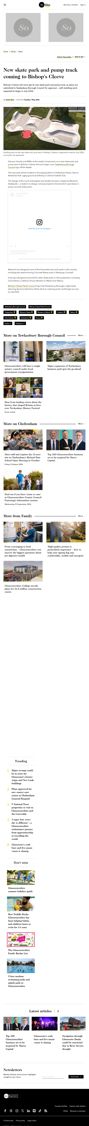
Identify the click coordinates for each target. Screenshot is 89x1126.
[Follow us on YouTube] (34, 1110)
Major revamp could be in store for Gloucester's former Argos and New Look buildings (23, 777)
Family (7, 323)
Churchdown (9, 318)
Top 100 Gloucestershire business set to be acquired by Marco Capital (65, 457)
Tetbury (72, 312)
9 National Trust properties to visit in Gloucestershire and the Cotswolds (22, 809)
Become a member (71, 5)
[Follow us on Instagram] (17, 1110)
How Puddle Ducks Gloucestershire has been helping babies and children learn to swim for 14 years (19, 921)
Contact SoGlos (61, 1106)
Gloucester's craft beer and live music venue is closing (22, 847)
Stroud (38, 318)
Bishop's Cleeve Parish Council (21, 286)
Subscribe (75, 1077)
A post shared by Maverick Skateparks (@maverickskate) (39, 259)
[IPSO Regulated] (11, 1095)
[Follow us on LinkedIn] (28, 1110)
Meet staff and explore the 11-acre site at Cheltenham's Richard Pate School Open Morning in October (23, 457)
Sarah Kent (10, 100)
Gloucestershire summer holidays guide (20, 890)
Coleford (60, 312)
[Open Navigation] (4, 4)
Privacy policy (20, 1120)
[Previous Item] (54, 1011)
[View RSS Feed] (46, 1110)
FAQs (65, 1111)
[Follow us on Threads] (11, 1110)
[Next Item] (58, 1011)
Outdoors (19, 323)
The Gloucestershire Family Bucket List (19, 952)
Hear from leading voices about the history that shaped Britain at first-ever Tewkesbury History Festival (23, 405)
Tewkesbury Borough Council (15, 307)
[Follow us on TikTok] (40, 1110)
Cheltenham (9, 312)
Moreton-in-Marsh (44, 312)
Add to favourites (64, 57)
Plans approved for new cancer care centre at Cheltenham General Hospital (23, 794)
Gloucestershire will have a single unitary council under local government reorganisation (22, 369)
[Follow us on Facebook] (5, 1110)
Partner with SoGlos (78, 1106)
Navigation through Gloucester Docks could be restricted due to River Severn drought (72, 1042)
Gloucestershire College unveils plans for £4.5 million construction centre (23, 588)
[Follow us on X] (22, 1110)
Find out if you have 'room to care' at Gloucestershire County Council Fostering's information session (23, 497)
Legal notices (31, 1120)
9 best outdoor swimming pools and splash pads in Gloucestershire (19, 981)
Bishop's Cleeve (25, 312)
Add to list (79, 57)
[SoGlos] (44, 5)
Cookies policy (8, 1120)
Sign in (83, 5)
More (80, 335)
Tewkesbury (25, 318)
